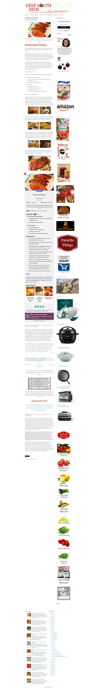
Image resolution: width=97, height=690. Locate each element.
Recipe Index (32, 14)
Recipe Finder (61, 14)
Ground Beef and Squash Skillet (38, 679)
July (53, 640)
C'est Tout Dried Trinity (60, 276)
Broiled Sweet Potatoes (56, 652)
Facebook (50, 395)
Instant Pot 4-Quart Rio (60, 324)
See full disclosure (46, 372)
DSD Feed (35, 459)
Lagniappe (26, 14)
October (53, 635)
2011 (52, 667)
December (54, 632)
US (35, 214)
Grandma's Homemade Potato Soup (39, 657)
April (53, 646)
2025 (52, 614)
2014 (52, 662)
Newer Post (27, 364)
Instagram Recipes (49, 14)
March (53, 647)
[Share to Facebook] (44, 358)
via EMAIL (33, 395)
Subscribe (63, 27)
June (53, 642)
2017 (52, 628)
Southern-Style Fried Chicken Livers (39, 613)
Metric (38, 214)
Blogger (50, 687)
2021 (52, 621)
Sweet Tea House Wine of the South (64, 163)
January (53, 658)
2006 (52, 674)
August (53, 639)
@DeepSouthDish (36, 316)
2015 (52, 660)
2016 (52, 630)
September (54, 637)
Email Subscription (29, 459)
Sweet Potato (40, 360)
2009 (52, 671)
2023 (52, 618)
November (54, 633)
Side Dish (35, 360)
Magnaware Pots (59, 297)
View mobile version (39, 366)
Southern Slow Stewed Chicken (38, 620)
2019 (52, 625)
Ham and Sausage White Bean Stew (59, 656)
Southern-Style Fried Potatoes (38, 672)
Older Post (51, 364)
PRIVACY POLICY (42, 14)
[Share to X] (43, 358)
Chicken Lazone (55, 651)
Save (25, 174)
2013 (52, 664)
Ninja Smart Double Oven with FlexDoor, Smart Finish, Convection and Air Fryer (64, 388)
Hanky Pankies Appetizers (57, 654)
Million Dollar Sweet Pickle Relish (38, 627)
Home (39, 364)
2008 (52, 673)
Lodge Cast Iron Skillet (63, 366)
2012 (52, 666)
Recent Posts (56, 14)
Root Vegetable (31, 360)
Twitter (38, 396)
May (53, 644)
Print (39, 190)
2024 (52, 616)
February (54, 649)
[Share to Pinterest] (45, 358)
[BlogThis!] (41, 358)
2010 (52, 669)
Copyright (36, 14)
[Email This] (40, 358)
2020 (52, 623)
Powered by (61, 30)
